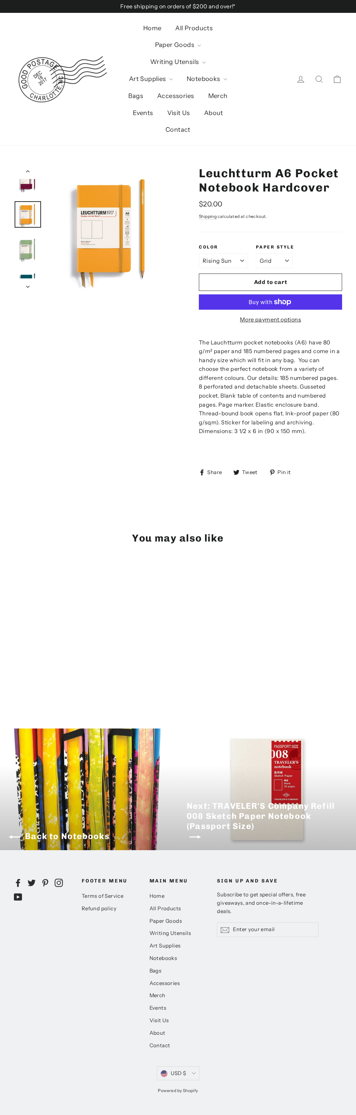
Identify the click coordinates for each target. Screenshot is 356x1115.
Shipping (208, 216)
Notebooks (204, 79)
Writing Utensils (175, 62)
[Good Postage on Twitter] (31, 882)
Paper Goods (175, 45)
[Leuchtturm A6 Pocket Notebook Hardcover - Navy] (44, 668)
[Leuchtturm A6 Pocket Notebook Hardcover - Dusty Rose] (36, 675)
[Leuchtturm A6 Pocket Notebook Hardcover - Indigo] (27, 675)
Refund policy (99, 908)
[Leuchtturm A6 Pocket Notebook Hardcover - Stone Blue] (62, 668)
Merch (218, 96)
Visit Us (178, 113)
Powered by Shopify (178, 1090)
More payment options (270, 319)
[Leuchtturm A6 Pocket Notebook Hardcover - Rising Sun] (18, 668)
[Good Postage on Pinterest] (45, 882)
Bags (135, 96)
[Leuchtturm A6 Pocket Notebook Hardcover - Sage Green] (27, 668)
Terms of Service (102, 896)
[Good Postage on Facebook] (18, 882)
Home (152, 28)
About (213, 113)
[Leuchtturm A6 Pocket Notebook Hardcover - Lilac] (53, 668)
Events (143, 113)
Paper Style (275, 247)
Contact (178, 129)
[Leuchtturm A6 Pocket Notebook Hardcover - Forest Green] (18, 675)
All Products (194, 28)
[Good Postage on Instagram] (59, 882)
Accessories (175, 96)
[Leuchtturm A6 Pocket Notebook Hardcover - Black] (36, 668)
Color (208, 247)
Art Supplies (148, 79)
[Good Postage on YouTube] (18, 896)
